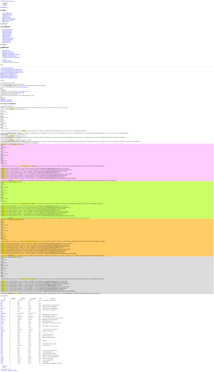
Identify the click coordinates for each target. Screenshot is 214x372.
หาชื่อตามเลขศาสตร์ (8, 31)
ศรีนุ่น (2, 353)
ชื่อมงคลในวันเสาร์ (7, 42)
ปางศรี (2, 363)
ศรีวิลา (2, 332)
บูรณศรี (2, 358)
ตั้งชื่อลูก (15, 370)
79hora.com (12, 1)
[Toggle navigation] (14, 1)
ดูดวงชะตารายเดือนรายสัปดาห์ (10, 18)
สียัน (1, 306)
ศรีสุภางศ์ (4, 365)
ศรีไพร (2, 343)
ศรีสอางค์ (2, 330)
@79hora (10, 87)
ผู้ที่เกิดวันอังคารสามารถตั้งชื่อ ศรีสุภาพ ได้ (8, 73)
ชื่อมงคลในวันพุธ (7, 36)
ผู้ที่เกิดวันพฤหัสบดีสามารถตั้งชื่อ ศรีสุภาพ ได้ (9, 76)
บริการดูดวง (3, 89)
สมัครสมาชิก (5, 3)
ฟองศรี (2, 356)
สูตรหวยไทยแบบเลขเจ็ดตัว (9, 20)
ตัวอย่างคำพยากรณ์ (24, 87)
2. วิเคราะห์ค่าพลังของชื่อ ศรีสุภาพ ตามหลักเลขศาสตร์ (11, 69)
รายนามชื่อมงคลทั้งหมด (8, 29)
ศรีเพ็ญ (2, 351)
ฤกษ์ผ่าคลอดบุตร (6, 50)
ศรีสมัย (2, 345)
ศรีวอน (2, 327)
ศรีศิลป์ (2, 360)
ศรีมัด (2, 348)
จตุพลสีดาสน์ (3, 313)
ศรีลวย (2, 342)
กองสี (2, 340)
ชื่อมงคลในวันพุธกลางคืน (9, 38)
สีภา (1, 309)
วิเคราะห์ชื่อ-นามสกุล (8, 13)
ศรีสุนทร (2, 329)
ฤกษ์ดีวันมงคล (4, 44)
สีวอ (1, 303)
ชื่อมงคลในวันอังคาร (8, 35)
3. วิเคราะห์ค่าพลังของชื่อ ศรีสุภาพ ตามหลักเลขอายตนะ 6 (11, 70)
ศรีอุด (2, 301)
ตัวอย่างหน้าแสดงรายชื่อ (19, 92)
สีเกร (2, 355)
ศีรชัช (2, 361)
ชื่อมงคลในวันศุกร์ (7, 40)
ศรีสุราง (4, 367)
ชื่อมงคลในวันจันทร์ (7, 33)
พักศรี (2, 314)
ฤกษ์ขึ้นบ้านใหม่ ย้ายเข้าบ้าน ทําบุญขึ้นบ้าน (12, 54)
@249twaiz (11, 95)
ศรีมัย (2, 334)
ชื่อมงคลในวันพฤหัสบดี (8, 39)
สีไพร (2, 326)
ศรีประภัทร (3, 319)
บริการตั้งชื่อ (3, 98)
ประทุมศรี (2, 300)
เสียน (2, 311)
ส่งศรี (2, 350)
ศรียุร (2, 347)
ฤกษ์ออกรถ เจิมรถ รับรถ (8, 51)
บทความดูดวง (6, 21)
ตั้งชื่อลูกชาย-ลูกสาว (7, 15)
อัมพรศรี (2, 308)
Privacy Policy (4, 370)
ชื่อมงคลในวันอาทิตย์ (8, 32)
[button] (3, 7)
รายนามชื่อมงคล (4, 23)
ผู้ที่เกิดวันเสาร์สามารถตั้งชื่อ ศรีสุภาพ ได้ (8, 77)
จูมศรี (2, 339)
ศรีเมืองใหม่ (3, 316)
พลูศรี (2, 337)
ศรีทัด (2, 305)
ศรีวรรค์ (2, 321)
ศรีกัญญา (2, 322)
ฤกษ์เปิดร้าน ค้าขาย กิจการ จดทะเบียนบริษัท (11, 57)
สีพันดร (2, 318)
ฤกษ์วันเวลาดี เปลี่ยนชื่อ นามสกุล (10, 55)
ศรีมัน (2, 335)
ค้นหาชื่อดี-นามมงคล (8, 14)
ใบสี (1, 324)
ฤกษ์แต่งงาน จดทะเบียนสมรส (9, 53)
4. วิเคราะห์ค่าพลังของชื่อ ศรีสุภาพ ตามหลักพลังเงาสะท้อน (11, 72)
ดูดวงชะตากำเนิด (7, 17)
